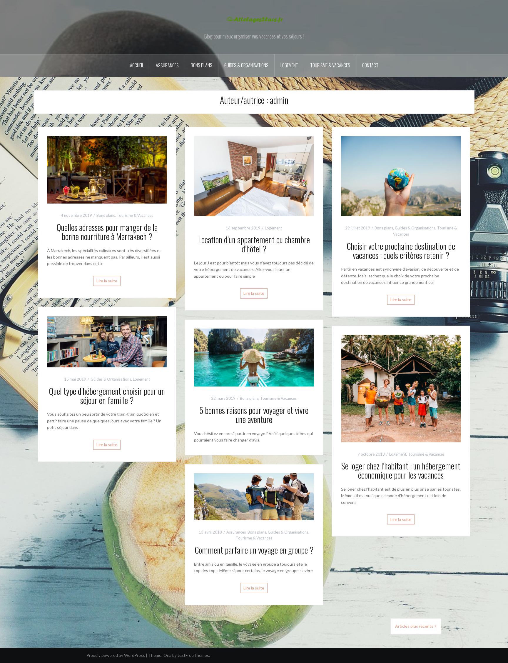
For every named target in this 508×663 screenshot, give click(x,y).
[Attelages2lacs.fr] (254, 18)
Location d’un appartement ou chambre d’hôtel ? (254, 244)
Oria (167, 655)
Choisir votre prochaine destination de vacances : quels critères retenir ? (401, 250)
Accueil (137, 65)
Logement (289, 65)
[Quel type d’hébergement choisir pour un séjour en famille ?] (107, 341)
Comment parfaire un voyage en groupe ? (254, 550)
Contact (370, 65)
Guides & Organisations (246, 65)
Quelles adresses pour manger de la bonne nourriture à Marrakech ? (107, 231)
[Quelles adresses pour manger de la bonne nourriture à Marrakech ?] (107, 169)
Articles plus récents (414, 626)
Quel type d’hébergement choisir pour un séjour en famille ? (107, 395)
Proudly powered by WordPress (115, 655)
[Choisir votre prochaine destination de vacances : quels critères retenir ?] (401, 175)
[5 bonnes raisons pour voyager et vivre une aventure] (254, 356)
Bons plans (201, 65)
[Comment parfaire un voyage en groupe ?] (254, 496)
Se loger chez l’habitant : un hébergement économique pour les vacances (400, 470)
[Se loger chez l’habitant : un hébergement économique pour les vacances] (401, 387)
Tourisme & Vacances (330, 65)
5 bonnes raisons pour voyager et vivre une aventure (253, 414)
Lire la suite (106, 280)
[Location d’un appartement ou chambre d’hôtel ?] (254, 175)
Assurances (167, 65)
